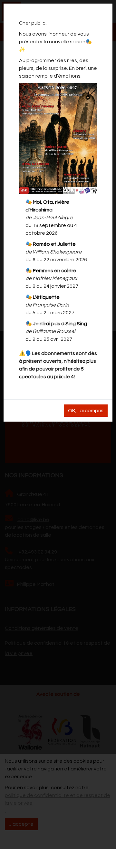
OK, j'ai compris (85, 410)
